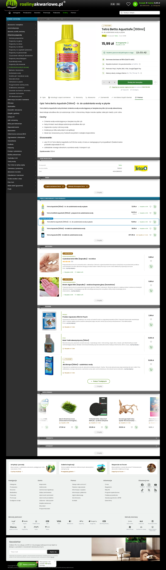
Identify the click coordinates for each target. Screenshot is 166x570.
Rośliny (65, 13)
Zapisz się (53, 552)
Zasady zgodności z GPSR (113, 498)
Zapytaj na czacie (118, 87)
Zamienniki (105, 97)
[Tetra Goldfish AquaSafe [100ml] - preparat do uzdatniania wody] (42, 213)
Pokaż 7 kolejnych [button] (100, 381)
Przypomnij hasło (44, 509)
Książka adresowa (45, 503)
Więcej (52, 557)
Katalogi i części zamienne (61, 97)
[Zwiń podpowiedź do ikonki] (55, 561)
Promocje (46, 13)
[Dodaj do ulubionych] (155, 82)
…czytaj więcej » (70, 268)
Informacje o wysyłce (78, 490)
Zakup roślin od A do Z (79, 484)
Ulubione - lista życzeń (46, 500)
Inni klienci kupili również (123, 97)
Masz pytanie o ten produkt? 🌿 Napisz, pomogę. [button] (45, 563)
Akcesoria (91, 97)
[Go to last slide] (41, 410)
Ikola (64, 338)
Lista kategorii (43, 19)
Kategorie (16, 13)
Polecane (56, 13)
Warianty (79, 97)
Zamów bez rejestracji (46, 490)
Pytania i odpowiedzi (78, 487)
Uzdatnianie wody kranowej (71, 19)
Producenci (27, 13)
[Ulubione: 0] (128, 4)
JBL (63, 362)
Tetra (120, 165)
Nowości (37, 13)
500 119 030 (146, 87)
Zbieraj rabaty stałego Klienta (116, 73)
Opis (44, 97)
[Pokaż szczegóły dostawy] (140, 64)
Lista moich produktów (46, 498)
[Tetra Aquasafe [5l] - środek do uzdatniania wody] (42, 235)
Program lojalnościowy (112, 492)
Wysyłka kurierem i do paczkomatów (118, 64)
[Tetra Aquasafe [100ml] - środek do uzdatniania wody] (42, 228)
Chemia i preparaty (55, 19)
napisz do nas (129, 87)
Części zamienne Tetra (53, 186)
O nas (107, 484)
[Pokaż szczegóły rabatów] (141, 73)
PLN (118, 4)
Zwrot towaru (76, 498)
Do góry (99, 192)
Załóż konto (43, 487)
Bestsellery (13, 492)
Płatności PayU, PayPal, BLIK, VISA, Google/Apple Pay (123, 69)
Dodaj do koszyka (135, 82)
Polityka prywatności (111, 495)
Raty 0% (107, 490)
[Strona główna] (9, 13)
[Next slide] (156, 410)
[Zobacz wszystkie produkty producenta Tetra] (104, 36)
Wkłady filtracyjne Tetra (76, 186)
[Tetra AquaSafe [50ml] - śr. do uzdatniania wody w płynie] (42, 206)
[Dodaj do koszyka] (151, 266)
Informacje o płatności (79, 492)
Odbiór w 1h (80, 272)
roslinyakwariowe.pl (69, 256)
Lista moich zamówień (46, 495)
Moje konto (42, 484)
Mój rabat (42, 506)
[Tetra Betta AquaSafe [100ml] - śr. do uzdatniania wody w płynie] (68, 53)
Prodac (65, 314)
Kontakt (74, 500)
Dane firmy (108, 500)
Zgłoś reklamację (77, 495)
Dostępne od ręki (15, 500)
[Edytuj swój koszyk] (135, 4)
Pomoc (73, 13)
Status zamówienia (45, 492)
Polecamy (108, 25)
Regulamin (108, 487)
